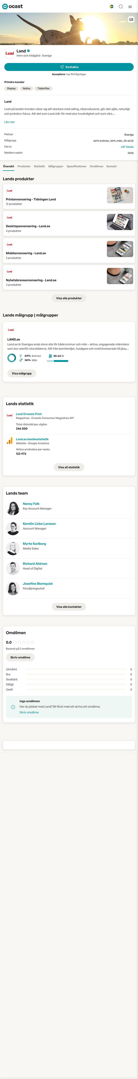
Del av (8, 146)
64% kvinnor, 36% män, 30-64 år (113, 140)
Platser (8, 134)
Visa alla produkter (69, 298)
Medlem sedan (13, 152)
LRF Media (127, 147)
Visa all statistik (69, 467)
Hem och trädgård (28, 55)
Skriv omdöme (20, 657)
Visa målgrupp (22, 373)
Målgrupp (10, 140)
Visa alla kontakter (69, 607)
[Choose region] (111, 6)
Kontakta (72, 67)
